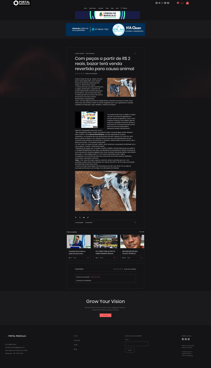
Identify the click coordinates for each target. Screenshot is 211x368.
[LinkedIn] (165, 3)
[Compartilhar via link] (88, 217)
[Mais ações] (135, 53)
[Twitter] (189, 339)
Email (126, 339)
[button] (187, 2)
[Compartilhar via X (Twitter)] (80, 217)
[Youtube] (159, 3)
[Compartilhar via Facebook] (76, 217)
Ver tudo (142, 232)
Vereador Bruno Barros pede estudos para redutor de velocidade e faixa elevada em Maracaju (77, 252)
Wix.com (190, 355)
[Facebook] (168, 3)
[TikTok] (157, 3)
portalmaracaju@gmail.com (15, 347)
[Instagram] (162, 3)
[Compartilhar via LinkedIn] (84, 217)
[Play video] (89, 120)
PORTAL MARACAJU (17, 336)
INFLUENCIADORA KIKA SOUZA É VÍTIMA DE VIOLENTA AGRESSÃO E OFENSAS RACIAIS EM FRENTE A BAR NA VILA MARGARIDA (130, 252)
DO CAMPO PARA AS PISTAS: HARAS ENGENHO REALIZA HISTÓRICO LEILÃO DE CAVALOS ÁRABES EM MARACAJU (105, 252)
